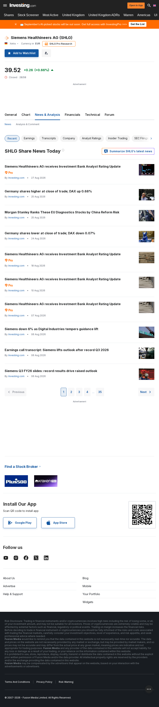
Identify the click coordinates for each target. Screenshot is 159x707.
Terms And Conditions (17, 681)
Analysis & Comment (27, 124)
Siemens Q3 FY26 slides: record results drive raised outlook (51, 371)
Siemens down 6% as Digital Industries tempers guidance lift (51, 329)
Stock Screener (28, 15)
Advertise (9, 586)
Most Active (50, 15)
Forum (109, 115)
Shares (9, 15)
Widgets (88, 602)
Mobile (87, 586)
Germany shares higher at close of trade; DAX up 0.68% (48, 191)
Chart (26, 115)
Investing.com (16, 177)
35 (100, 392)
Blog (85, 578)
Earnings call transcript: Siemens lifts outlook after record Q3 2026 (57, 350)
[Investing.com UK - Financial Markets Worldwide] (23, 5)
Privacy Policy (44, 681)
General (11, 115)
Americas (143, 15)
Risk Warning (66, 681)
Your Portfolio (91, 594)
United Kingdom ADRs (104, 15)
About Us (9, 578)
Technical (92, 115)
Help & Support (13, 594)
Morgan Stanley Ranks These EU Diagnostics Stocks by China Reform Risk (62, 212)
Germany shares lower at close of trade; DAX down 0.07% (50, 233)
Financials (72, 115)
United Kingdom (73, 15)
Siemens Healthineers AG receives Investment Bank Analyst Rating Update (63, 166)
